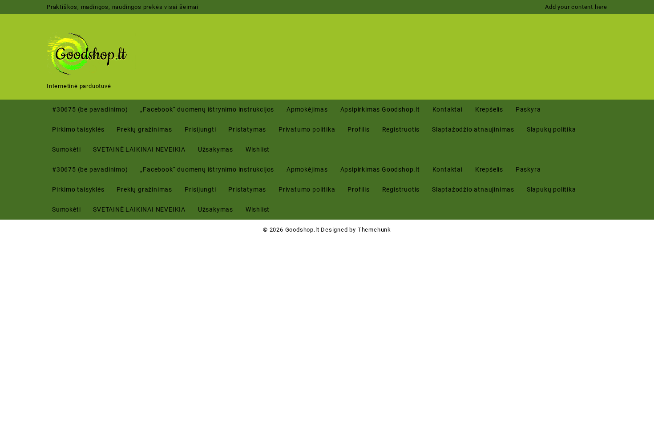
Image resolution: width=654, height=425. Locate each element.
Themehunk (374, 229)
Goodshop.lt (302, 229)
